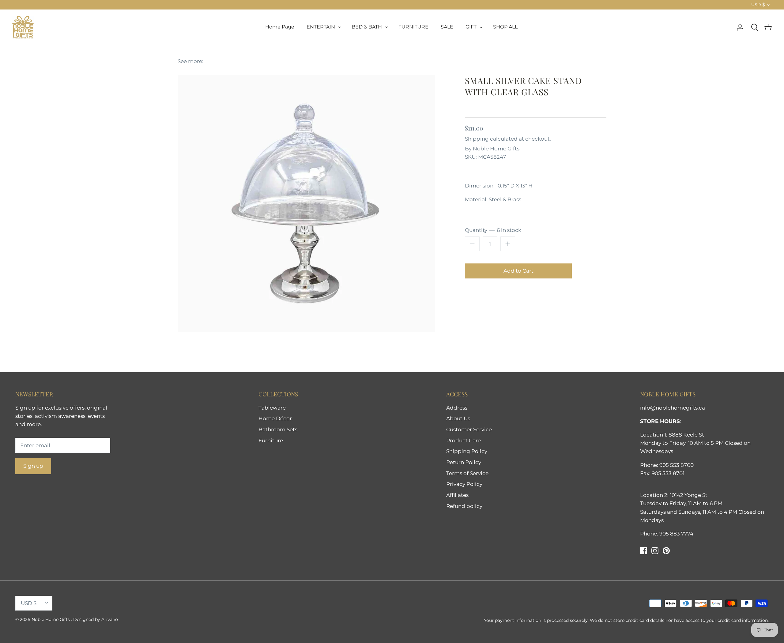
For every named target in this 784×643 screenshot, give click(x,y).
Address (456, 408)
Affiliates (457, 495)
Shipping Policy (466, 451)
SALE (447, 27)
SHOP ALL (505, 27)
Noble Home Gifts (496, 149)
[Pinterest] (666, 550)
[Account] (740, 27)
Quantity (493, 230)
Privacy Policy (464, 484)
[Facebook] (643, 550)
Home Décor (275, 418)
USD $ (758, 4)
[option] (306, 203)
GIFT (471, 27)
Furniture (270, 440)
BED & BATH (367, 27)
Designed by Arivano (95, 619)
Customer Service (469, 429)
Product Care (463, 440)
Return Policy (463, 462)
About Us (458, 418)
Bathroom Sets (277, 429)
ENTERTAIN (321, 27)
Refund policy (464, 506)
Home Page (279, 27)
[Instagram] (654, 550)
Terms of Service (467, 473)
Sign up (33, 466)
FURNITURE (413, 27)
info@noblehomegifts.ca (672, 408)
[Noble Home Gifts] (23, 27)
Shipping (477, 139)
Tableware (272, 408)
